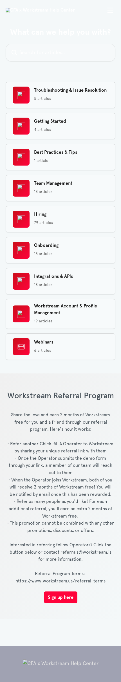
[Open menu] (110, 10)
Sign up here (60, 597)
